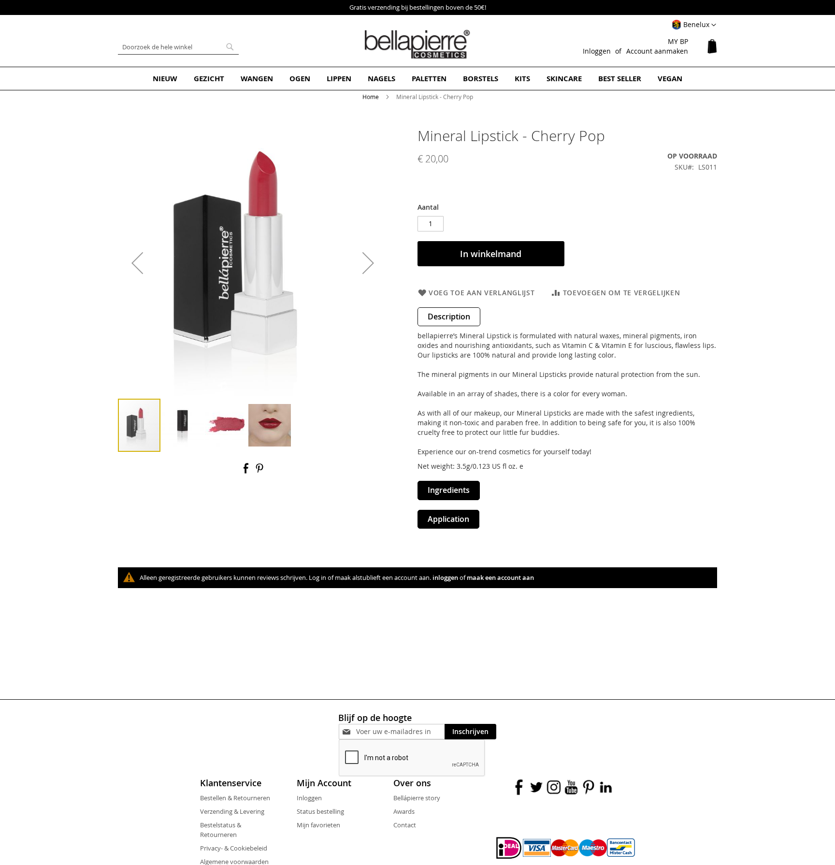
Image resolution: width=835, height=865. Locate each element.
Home (370, 97)
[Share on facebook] (247, 471)
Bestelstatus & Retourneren (220, 830)
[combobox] (178, 47)
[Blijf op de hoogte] (400, 731)
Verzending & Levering (232, 811)
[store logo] (417, 44)
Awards (404, 811)
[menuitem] (165, 78)
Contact (404, 825)
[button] (694, 25)
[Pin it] (259, 471)
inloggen (445, 577)
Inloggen (597, 51)
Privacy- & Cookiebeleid (233, 848)
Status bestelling (320, 811)
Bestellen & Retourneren (235, 797)
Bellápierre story (416, 797)
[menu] (417, 78)
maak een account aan (500, 577)
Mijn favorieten (318, 825)
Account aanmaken (657, 51)
